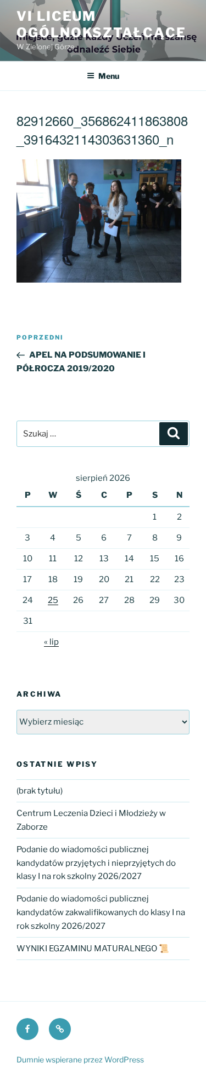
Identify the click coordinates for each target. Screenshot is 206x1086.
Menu (108, 76)
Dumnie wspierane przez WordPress (80, 1059)
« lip (51, 642)
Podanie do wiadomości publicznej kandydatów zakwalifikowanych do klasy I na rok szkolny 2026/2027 (100, 912)
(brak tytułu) (39, 791)
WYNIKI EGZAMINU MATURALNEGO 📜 (92, 948)
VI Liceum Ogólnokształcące (101, 24)
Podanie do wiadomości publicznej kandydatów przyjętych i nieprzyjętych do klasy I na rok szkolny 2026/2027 (96, 863)
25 (53, 600)
